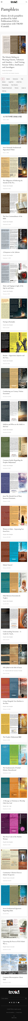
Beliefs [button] (8, 79)
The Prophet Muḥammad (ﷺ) (12, 737)
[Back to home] (14, 2)
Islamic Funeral (7, 565)
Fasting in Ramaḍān (9, 322)
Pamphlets (17, 73)
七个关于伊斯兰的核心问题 (12, 117)
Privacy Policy (19, 1012)
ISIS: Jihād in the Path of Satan (12, 667)
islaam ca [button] (23, 88)
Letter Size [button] (19, 82)
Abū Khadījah (11, 73)
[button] (1, 2)
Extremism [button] (15, 79)
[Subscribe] (26, 998)
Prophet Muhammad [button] (7, 88)
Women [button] (16, 88)
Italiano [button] (3, 82)
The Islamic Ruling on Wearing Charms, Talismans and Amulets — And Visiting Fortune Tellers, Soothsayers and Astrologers (13, 62)
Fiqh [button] (22, 79)
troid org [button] (4, 91)
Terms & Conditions (10, 1012)
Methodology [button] (5, 85)
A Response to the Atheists (11, 252)
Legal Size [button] (11, 82)
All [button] (2, 79)
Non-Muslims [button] (14, 85)
